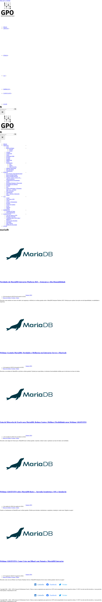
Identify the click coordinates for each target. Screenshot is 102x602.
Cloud (7, 154)
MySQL (11, 149)
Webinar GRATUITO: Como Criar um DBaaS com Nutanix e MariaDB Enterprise (32, 561)
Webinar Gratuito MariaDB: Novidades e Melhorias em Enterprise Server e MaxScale (33, 353)
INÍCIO (5, 27)
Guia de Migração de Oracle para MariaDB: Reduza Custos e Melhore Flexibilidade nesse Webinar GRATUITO (43, 422)
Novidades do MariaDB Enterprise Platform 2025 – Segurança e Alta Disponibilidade (32, 282)
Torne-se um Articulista (11, 220)
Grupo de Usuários (10, 204)
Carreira (8, 152)
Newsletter (8, 222)
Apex (7, 146)
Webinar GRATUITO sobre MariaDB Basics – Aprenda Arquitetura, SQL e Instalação (33, 492)
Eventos (8, 157)
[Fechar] (2, 112)
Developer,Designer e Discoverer (14, 183)
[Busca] (1, 107)
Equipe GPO (29, 295)
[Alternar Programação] (26, 163)
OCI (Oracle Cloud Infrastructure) (14, 173)
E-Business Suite (10, 156)
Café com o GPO (10, 199)
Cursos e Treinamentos (11, 202)
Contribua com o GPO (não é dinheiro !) (13, 218)
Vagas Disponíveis (10, 212)
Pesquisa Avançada (10, 216)
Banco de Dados (7, 297)
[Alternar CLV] (26, 196)
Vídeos (8, 208)
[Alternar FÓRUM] (26, 172)
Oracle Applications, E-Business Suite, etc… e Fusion (14, 189)
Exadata (8, 159)
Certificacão (9, 153)
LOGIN (5, 104)
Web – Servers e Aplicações (12, 193)
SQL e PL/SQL (13, 167)
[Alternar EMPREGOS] (26, 210)
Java (10, 164)
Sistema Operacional (11, 168)
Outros (7, 161)
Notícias (8, 207)
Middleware (9, 160)
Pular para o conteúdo (5, 0)
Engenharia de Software (12, 184)
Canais (7, 200)
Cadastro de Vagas (10, 211)
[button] (8, 55)
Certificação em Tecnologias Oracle (13, 181)
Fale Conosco (9, 223)
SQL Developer (10, 169)
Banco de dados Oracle (11, 175)
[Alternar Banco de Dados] (26, 148)
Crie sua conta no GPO (11, 215)
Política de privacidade (11, 224)
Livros (7, 206)
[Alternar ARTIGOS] (26, 145)
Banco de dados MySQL (12, 176)
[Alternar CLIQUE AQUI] (26, 214)
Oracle (10, 150)
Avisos (7, 198)
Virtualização (9, 171)
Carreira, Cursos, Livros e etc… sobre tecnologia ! (13, 178)
